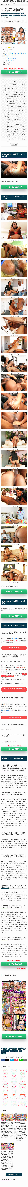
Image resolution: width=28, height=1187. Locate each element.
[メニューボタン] (1, 2)
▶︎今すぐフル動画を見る (14, 72)
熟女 (19, 15)
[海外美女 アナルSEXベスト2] (20, 989)
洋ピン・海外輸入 (13, 15)
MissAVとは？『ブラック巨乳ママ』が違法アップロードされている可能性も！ (16, 126)
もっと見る (14, 144)
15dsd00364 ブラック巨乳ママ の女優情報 (15, 92)
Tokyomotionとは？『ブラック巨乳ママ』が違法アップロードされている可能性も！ (16, 134)
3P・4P (4, 13)
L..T (8, 13)
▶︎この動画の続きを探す (14, 1036)
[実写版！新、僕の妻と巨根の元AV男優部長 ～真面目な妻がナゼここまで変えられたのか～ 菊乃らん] (8, 1022)
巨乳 (22, 13)
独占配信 (23, 15)
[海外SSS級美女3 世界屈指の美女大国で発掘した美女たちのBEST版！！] (8, 1006)
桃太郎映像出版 (5, 15)
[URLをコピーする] (25, 1060)
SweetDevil (13, 13)
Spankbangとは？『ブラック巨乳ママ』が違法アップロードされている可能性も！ (16, 140)
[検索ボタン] (27, 2)
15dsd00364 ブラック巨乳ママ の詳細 (13, 94)
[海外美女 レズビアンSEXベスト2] (8, 989)
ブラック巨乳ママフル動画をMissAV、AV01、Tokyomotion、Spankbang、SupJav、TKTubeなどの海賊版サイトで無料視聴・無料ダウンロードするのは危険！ (16, 119)
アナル (18, 13)
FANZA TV (15, 638)
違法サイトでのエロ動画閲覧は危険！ (14, 114)
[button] (3, 1060)
